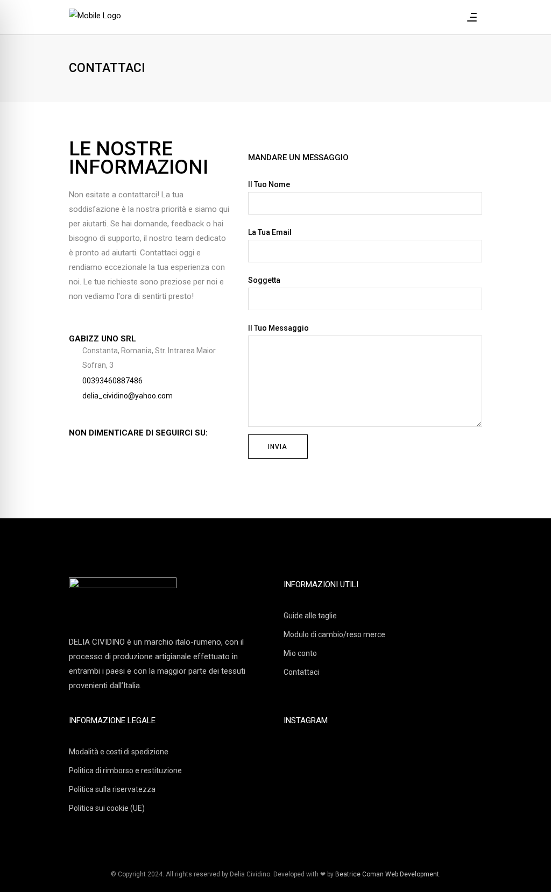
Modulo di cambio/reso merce (334, 634)
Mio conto (300, 653)
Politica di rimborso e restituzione (125, 770)
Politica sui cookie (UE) (107, 808)
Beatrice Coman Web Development (387, 874)
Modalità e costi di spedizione (118, 751)
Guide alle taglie (310, 615)
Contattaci (301, 672)
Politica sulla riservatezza (112, 789)
